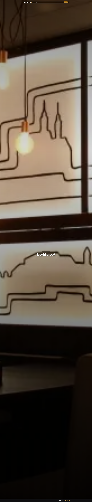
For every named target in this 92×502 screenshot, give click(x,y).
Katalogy (56, 2)
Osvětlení (45, 2)
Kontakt (59, 2)
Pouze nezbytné (61, 500)
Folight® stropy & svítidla (39, 2)
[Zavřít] (90, 499)
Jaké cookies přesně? (26, 500)
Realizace (49, 2)
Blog (52, 2)
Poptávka (66, 2)
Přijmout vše (67, 500)
